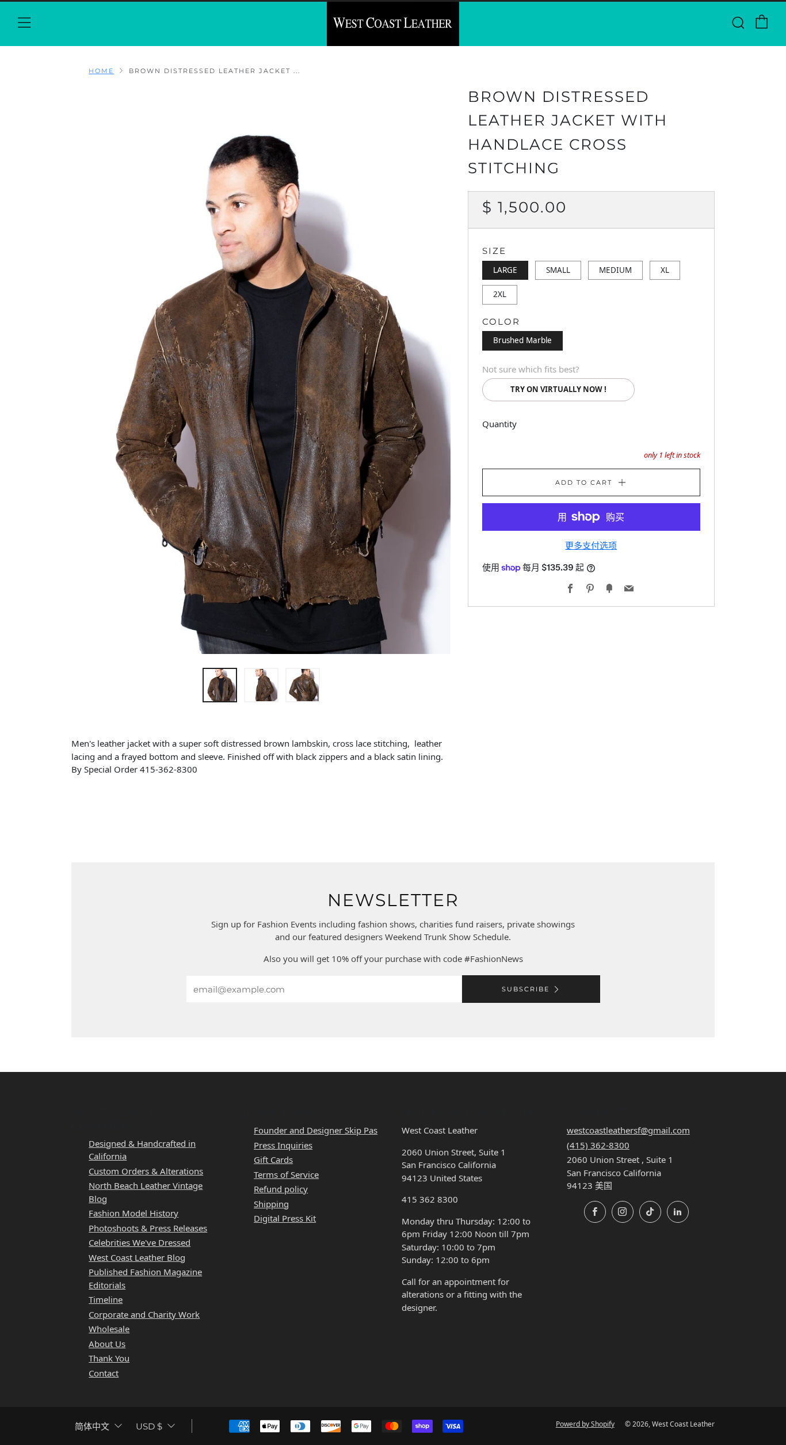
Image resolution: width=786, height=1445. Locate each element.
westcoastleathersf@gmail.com (628, 1130)
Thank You (109, 1358)
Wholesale (109, 1328)
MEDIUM (615, 269)
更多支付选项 (591, 545)
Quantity (499, 423)
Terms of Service (286, 1174)
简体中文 (92, 1426)
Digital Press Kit (285, 1218)
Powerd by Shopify (585, 1424)
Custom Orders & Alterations (146, 1171)
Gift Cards (273, 1159)
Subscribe (526, 989)
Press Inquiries (283, 1145)
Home (101, 71)
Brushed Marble (522, 340)
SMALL (558, 269)
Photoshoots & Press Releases (148, 1228)
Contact (104, 1373)
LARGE (505, 269)
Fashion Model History (133, 1213)
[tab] (220, 685)
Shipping (271, 1204)
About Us (107, 1343)
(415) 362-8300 (598, 1145)
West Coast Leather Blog (137, 1257)
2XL (499, 294)
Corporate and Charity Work (144, 1314)
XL (665, 269)
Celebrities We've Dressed (139, 1242)
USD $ (149, 1426)
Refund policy (281, 1189)
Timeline (106, 1299)
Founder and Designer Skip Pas (315, 1130)
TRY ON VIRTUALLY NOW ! (558, 389)
